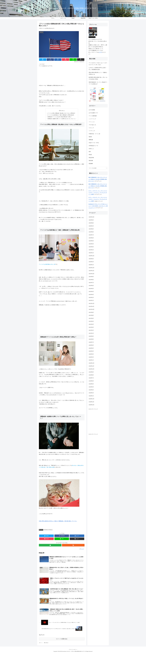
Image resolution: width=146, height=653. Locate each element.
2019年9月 (91, 372)
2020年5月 (91, 348)
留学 (90, 151)
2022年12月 (91, 267)
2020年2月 (91, 357)
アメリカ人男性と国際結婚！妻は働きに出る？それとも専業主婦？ (61, 113)
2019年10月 (91, 369)
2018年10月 (91, 404)
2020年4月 (91, 351)
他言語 (90, 136)
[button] (107, 168)
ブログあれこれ (92, 124)
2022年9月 (91, 276)
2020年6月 (91, 345)
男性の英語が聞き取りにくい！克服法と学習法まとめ (98, 73)
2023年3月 (91, 258)
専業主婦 (51, 529)
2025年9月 (91, 220)
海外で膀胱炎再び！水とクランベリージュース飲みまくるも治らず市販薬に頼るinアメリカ (98, 179)
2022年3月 (91, 294)
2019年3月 (91, 389)
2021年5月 (91, 321)
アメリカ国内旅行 (93, 115)
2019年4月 (91, 386)
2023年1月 (91, 264)
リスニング (91, 127)
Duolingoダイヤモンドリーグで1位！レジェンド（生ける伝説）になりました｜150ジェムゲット (98, 206)
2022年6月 (91, 285)
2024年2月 (91, 249)
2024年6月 (91, 237)
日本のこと (91, 148)
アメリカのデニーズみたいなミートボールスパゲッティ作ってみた (98, 63)
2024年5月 (91, 240)
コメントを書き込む (62, 639)
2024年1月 (91, 252)
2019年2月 (91, 392)
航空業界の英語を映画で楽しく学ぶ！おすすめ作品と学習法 (98, 78)
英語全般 (91, 160)
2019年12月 (91, 363)
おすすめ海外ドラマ (93, 112)
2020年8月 (91, 339)
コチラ (100, 52)
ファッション (92, 121)
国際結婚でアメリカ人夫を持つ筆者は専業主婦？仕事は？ (60, 116)
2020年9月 (91, 336)
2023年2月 (91, 261)
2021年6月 (91, 318)
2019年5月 (91, 383)
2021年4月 (91, 324)
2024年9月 (91, 229)
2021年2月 (91, 330)
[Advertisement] (62, 77)
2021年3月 (91, 327)
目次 (60, 110)
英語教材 (91, 163)
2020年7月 (91, 342)
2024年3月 (91, 246)
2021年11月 (91, 306)
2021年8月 (91, 315)
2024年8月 (91, 231)
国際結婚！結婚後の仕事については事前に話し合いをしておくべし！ (62, 118)
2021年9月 (91, 312)
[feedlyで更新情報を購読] (50, 545)
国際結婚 (41, 529)
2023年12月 (91, 255)
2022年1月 (91, 300)
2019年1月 (91, 395)
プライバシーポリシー (73, 649)
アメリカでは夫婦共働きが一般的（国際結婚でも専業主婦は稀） (61, 114)
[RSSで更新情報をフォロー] (73, 545)
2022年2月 (91, 297)
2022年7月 (91, 282)
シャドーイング (92, 118)
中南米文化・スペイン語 (94, 133)
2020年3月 (91, 354)
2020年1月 (91, 360)
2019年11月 (91, 366)
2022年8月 (91, 279)
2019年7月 (91, 377)
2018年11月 (91, 401)
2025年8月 (91, 223)
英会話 (90, 154)
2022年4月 (91, 291)
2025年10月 (91, 217)
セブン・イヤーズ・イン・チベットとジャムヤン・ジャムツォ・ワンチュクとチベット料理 (98, 192)
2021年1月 (91, 333)
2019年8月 (91, 375)
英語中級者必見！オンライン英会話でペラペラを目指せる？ (98, 83)
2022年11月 (91, 270)
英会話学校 (91, 157)
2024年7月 (91, 234)
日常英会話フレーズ (93, 145)
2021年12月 (91, 303)
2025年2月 (91, 226)
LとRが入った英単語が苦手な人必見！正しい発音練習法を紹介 (97, 68)
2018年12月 (91, 398)
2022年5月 (91, 288)
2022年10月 (91, 273)
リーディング (92, 130)
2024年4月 (91, 243)
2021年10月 (91, 309)
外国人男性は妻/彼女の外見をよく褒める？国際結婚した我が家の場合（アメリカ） (58, 521)
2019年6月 (91, 381)
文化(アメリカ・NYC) (94, 142)
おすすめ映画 (92, 109)
